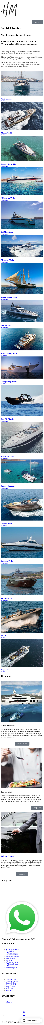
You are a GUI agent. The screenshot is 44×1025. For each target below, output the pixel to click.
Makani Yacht (6, 325)
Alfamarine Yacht (8, 198)
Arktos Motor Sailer (9, 297)
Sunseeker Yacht (7, 456)
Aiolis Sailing (6, 99)
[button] (31, 1020)
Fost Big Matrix (7, 419)
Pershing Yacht (7, 561)
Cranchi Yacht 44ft (8, 164)
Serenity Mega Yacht (9, 353)
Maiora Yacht (6, 133)
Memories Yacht (7, 260)
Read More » (4, 101)
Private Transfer (8, 856)
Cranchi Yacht (6, 524)
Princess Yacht (6, 598)
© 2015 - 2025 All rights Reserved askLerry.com (18, 1022)
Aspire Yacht (6, 670)
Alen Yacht (5, 636)
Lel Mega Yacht (7, 232)
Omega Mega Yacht (8, 382)
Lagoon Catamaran (8, 486)
